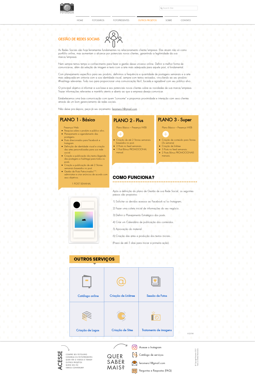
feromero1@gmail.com (124, 109)
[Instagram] (134, 347)
